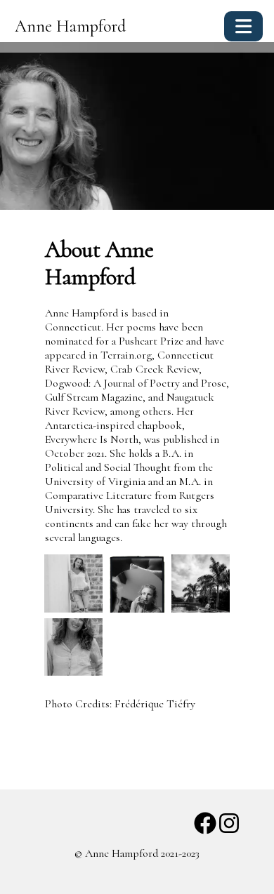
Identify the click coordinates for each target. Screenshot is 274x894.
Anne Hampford (70, 26)
